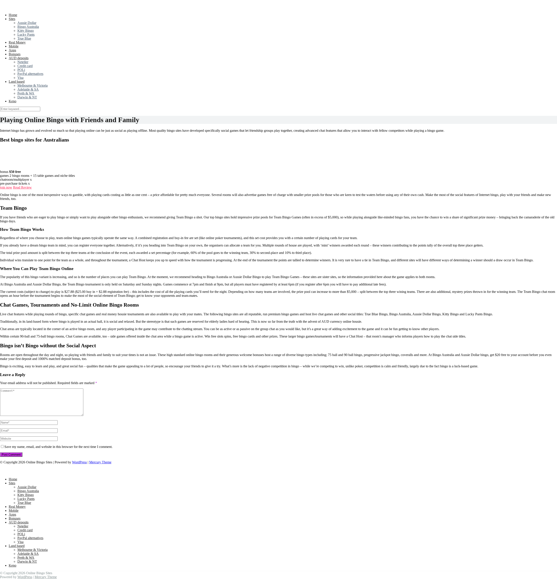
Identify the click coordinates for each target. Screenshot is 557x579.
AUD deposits (19, 58)
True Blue (24, 38)
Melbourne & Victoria (32, 85)
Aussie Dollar (26, 23)
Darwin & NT (27, 97)
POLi (21, 70)
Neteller (22, 62)
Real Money (17, 42)
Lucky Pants (26, 34)
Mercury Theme (100, 462)
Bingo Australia (28, 27)
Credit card (25, 66)
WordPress (79, 462)
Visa (20, 77)
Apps (12, 50)
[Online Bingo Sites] (28, 7)
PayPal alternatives (30, 74)
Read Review (22, 187)
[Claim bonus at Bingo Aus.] (11, 168)
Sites (12, 19)
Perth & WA (25, 93)
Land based (17, 81)
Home (13, 15)
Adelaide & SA (28, 89)
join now (6, 187)
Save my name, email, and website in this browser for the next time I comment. (58, 447)
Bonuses (14, 54)
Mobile (13, 46)
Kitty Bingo (25, 30)
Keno (12, 101)
